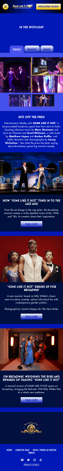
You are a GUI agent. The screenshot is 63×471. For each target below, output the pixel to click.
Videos (17, 49)
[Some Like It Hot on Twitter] (28, 460)
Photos (32, 49)
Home (9, 450)
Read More (31, 224)
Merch (31, 452)
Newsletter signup (48, 6)
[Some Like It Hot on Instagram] (34, 460)
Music (46, 49)
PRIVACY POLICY (31, 465)
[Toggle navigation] (5, 7)
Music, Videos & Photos (44, 450)
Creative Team (22, 450)
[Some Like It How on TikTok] (40, 460)
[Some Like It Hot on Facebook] (22, 460)
